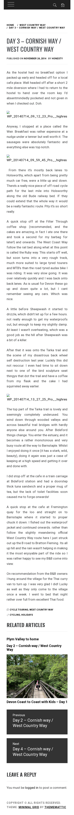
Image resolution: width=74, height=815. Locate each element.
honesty (57, 58)
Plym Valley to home (23, 639)
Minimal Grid (29, 807)
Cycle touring (19, 609)
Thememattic (55, 807)
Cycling (15, 615)
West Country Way (41, 609)
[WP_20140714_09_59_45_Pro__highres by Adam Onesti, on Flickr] (37, 158)
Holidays (27, 615)
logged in (31, 788)
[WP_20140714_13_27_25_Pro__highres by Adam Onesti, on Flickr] (37, 398)
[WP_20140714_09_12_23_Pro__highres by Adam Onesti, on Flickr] (37, 115)
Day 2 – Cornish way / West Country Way (34, 648)
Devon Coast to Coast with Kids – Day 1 (37, 702)
